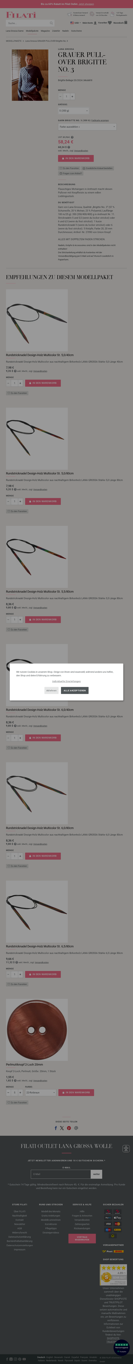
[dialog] (66, 682)
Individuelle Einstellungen (66, 681)
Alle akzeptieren (75, 690)
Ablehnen (51, 690)
